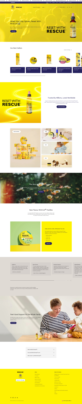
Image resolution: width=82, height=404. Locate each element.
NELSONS (60, 2)
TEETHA (57, 2)
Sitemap (55, 393)
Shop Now (13, 31)
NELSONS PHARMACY (69, 2)
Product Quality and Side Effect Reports (61, 390)
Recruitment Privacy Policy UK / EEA (60, 385)
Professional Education (38, 384)
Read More (41, 191)
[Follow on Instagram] (13, 397)
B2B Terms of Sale (57, 382)
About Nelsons (37, 374)
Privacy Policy (56, 378)
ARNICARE (64, 2)
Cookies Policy (56, 380)
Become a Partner (38, 379)
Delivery (55, 388)
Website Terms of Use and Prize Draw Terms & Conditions (61, 375)
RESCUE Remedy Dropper (16, 68)
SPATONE (53, 2)
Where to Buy (37, 377)
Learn (43, 7)
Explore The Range (36, 7)
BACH (50, 2)
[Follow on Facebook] (10, 397)
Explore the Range (61, 106)
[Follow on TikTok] (15, 397)
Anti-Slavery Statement (58, 383)
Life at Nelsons (37, 382)
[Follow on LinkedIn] (17, 397)
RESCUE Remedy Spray (47, 68)
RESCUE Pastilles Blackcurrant (32, 68)
